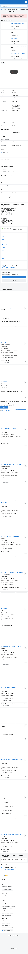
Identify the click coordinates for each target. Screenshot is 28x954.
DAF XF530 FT (4, 502)
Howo (3, 236)
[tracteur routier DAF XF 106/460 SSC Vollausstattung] (14, 527)
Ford (3, 233)
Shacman (4, 253)
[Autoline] (5, 9)
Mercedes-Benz (5, 244)
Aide (2, 884)
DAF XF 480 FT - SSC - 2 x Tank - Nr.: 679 (11, 464)
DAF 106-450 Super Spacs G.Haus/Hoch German (13, 759)
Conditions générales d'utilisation (8, 906)
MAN (3, 242)
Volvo (3, 258)
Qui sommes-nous (6, 882)
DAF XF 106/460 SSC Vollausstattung (10, 536)
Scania (3, 250)
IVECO (3, 239)
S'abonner (4, 407)
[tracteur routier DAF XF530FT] (14, 716)
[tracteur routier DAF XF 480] (14, 373)
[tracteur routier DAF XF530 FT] (14, 493)
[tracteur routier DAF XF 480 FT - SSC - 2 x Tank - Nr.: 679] (14, 455)
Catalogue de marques (6, 915)
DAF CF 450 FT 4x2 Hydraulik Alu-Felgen (11, 646)
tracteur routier (15, 95)
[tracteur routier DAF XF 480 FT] (14, 333)
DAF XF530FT (4, 725)
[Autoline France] (8, 2)
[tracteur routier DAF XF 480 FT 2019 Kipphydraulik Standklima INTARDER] (14, 563)
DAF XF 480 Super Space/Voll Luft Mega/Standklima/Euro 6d (19, 23)
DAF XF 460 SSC (14, 38)
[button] (26, 2)
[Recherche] (26, 6)
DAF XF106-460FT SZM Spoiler (8, 428)
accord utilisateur (6, 410)
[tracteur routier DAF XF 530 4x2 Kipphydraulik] (14, 678)
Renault (3, 247)
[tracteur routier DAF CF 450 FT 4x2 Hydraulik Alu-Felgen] (14, 637)
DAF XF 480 (13, 31)
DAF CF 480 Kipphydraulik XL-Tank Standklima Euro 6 (19, 46)
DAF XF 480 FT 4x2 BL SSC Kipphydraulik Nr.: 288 (19, 53)
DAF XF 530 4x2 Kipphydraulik (8, 687)
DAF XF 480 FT (4, 342)
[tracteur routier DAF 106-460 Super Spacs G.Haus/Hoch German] (14, 825)
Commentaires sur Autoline (7, 913)
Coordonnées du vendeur (7, 886)
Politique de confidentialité (7, 908)
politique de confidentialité (20, 409)
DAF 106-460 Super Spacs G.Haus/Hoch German (13, 834)
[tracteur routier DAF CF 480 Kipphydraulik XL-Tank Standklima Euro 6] (14, 299)
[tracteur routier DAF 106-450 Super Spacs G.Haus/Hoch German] (14, 750)
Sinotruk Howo (5, 255)
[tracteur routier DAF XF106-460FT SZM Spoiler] (14, 419)
